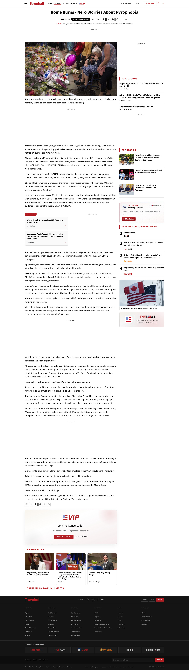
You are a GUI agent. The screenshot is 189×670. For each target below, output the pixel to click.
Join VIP (160, 600)
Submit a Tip (121, 624)
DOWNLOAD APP (125, 3)
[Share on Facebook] (113, 19)
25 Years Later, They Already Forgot (99, 574)
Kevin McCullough (94, 582)
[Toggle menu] (26, 3)
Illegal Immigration (53, 632)
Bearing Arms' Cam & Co (101, 624)
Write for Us (121, 628)
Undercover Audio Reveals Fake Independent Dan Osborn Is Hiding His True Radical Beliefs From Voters (70, 576)
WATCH (66, 3)
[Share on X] (104, 19)
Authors (27, 635)
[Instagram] (93, 599)
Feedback (48, 667)
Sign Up (159, 660)
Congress (50, 617)
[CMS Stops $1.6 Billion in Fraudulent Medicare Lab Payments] (126, 189)
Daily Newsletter (145, 620)
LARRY (96, 613)
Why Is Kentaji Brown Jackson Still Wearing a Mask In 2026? (38, 574)
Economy (51, 624)
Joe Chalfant (30, 582)
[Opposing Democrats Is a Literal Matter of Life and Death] (126, 174)
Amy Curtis (61, 582)
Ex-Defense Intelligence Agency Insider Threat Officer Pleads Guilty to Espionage (148, 157)
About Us (120, 613)
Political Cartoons (30, 628)
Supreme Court (52, 635)
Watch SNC (144, 624)
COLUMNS (57, 3)
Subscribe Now (82, 537)
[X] (88, 599)
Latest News (28, 617)
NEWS (49, 3)
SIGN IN (138, 3)
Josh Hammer (75, 632)
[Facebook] (97, 599)
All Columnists (75, 635)
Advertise (120, 617)
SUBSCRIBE (150, 3)
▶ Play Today (129, 219)
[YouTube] (102, 599)
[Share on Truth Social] (108, 19)
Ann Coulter (65, 19)
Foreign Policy (52, 628)
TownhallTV (28, 632)
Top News (28, 613)
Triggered (97, 617)
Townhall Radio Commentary (103, 628)
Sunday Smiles (129, 232)
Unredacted (97, 620)
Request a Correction (59, 667)
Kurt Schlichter (75, 613)
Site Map (69, 667)
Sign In (145, 600)
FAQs (152, 600)
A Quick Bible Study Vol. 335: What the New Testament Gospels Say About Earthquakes (140, 96)
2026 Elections (52, 613)
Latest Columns (29, 620)
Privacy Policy (40, 667)
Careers (120, 620)
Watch (27, 624)
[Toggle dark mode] (163, 3)
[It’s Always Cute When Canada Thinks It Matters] (142, 293)
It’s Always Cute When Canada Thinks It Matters (139, 308)
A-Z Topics (52, 608)
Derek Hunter (75, 617)
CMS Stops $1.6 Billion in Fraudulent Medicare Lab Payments (145, 187)
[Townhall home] (32, 599)
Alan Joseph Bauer (76, 628)
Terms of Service (29, 667)
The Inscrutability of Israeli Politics (136, 106)
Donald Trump (52, 620)
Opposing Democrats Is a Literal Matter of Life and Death (141, 85)
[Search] (159, 3)
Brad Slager (74, 624)
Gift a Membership (146, 617)
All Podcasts (98, 632)
